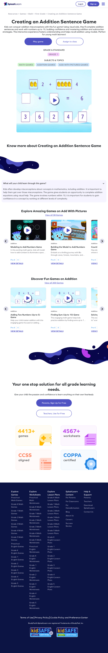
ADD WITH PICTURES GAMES (73, 65)
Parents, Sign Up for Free (54, 403)
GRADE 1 (53, 54)
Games (23, 14)
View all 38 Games (54, 215)
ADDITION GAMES (46, 65)
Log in (80, 4)
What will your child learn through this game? (24, 183)
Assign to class (70, 41)
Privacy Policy (42, 617)
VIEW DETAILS (17, 263)
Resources (13, 14)
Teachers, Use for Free (54, 413)
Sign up (93, 4)
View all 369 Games (54, 283)
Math (30, 14)
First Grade (40, 14)
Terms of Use (27, 617)
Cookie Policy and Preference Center (69, 617)
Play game (38, 41)
